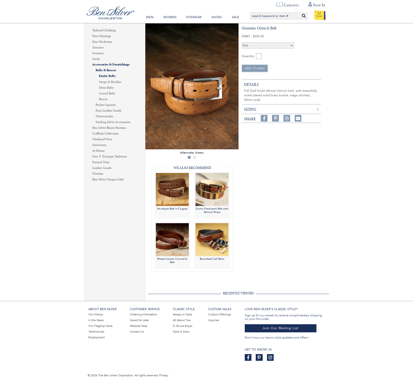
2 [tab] (194, 157)
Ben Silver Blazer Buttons (109, 127)
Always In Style (182, 314)
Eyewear (193, 17)
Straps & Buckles (110, 82)
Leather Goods (101, 168)
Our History (95, 314)
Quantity (248, 56)
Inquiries (213, 320)
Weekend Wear (102, 139)
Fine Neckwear (102, 41)
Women (170, 17)
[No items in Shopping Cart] (320, 14)
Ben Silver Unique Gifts (108, 179)
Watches (97, 173)
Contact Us (137, 332)
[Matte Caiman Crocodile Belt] (172, 239)
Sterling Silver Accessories (113, 122)
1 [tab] (189, 157)
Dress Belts (106, 87)
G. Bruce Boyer (182, 326)
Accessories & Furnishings (111, 64)
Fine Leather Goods (108, 110)
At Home (98, 150)
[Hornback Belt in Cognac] (172, 189)
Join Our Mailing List (280, 328)
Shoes (217, 17)
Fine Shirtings (101, 36)
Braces (103, 99)
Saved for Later (139, 320)
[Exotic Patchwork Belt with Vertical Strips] (212, 189)
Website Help (138, 326)
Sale (235, 17)
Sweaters (98, 53)
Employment (96, 337)
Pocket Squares (106, 105)
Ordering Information (143, 314)
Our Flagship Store (100, 326)
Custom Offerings (219, 314)
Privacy (163, 375)
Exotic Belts (107, 76)
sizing (250, 109)
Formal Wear (101, 162)
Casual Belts (107, 93)
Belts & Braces (106, 70)
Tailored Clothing (104, 30)
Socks (96, 59)
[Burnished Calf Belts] (212, 239)
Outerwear (99, 145)
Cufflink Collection (105, 133)
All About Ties (182, 320)
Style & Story (181, 332)
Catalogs (291, 5)
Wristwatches (104, 116)
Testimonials (96, 332)
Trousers (98, 47)
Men (149, 17)
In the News (96, 320)
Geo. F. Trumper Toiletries (109, 156)
